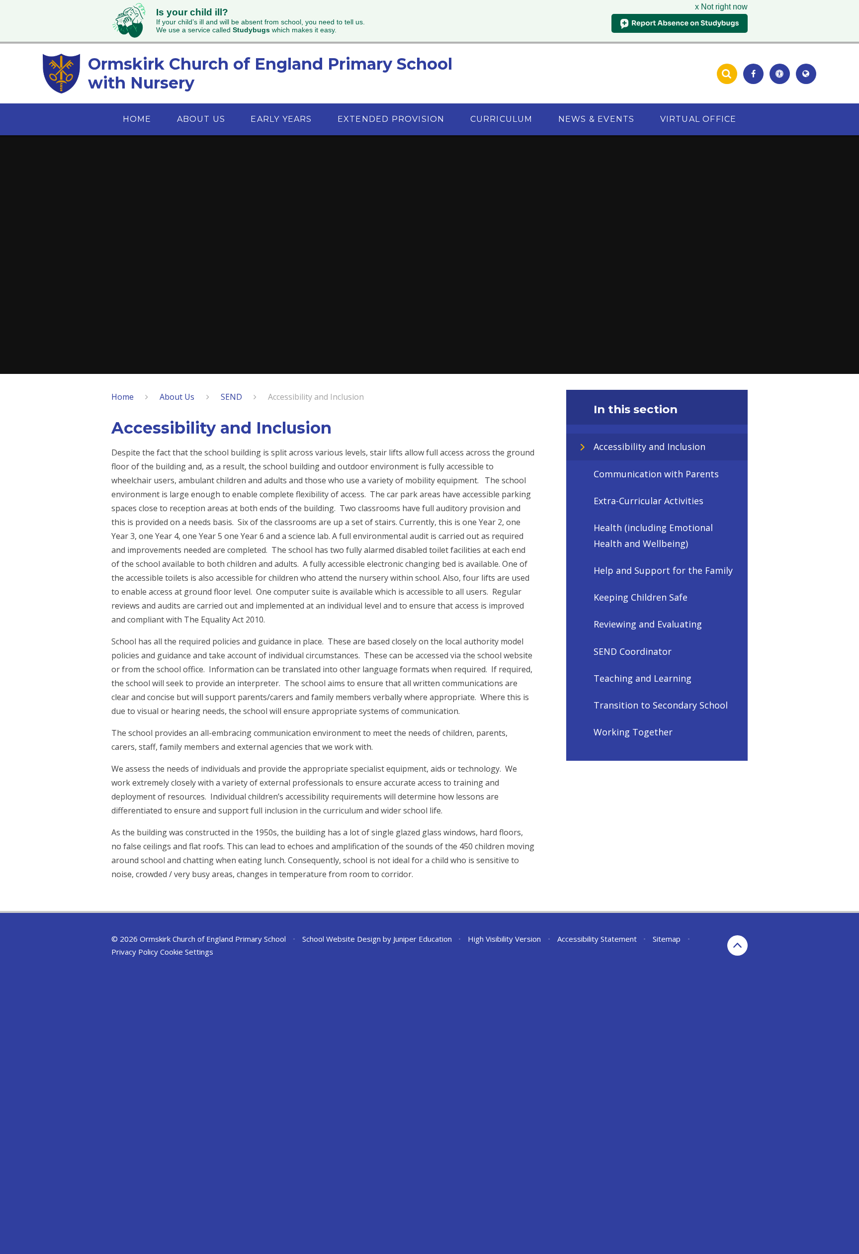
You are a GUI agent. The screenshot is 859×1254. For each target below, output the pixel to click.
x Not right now (721, 6)
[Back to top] (737, 945)
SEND (231, 396)
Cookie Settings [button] (186, 952)
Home (122, 396)
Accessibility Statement (597, 939)
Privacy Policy (134, 952)
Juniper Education (422, 939)
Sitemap (667, 939)
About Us (177, 396)
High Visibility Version (504, 939)
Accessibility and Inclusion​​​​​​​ (316, 396)
